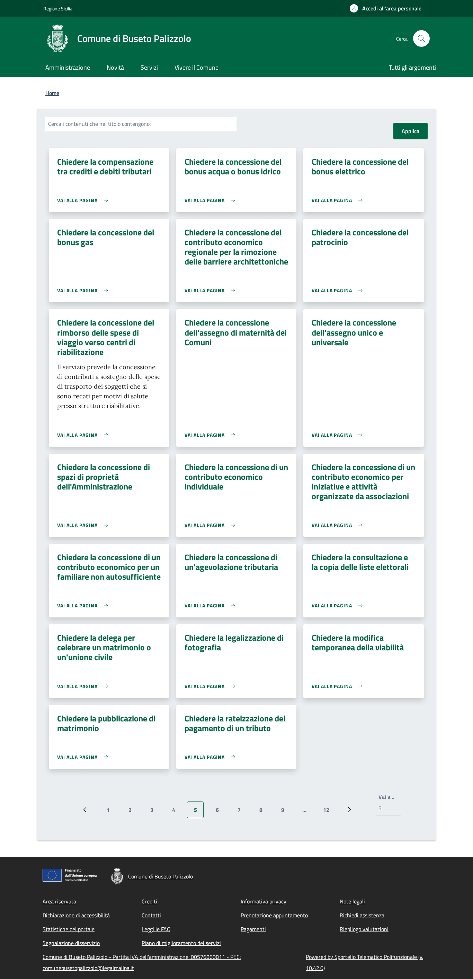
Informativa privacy (263, 901)
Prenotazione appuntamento (274, 915)
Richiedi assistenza (362, 915)
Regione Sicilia (57, 8)
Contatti (151, 915)
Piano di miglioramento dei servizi (181, 943)
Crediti (149, 901)
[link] (84, 200)
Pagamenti (253, 929)
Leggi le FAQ (156, 929)
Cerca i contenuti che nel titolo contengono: (99, 124)
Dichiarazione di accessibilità (76, 915)
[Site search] (421, 38)
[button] (385, 8)
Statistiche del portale (69, 929)
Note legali (352, 901)
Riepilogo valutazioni (364, 929)
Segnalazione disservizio (71, 943)
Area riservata (59, 901)
